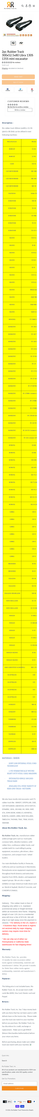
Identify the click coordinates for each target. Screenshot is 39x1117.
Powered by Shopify (27, 1110)
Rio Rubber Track (16, 1110)
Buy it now (18, 82)
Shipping (5, 68)
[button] (7, 62)
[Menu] (34, 5)
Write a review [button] (20, 110)
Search (4, 1060)
